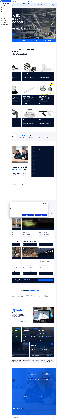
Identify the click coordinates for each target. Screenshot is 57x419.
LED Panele (40, 396)
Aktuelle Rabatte (24, 396)
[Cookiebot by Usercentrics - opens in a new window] (43, 203)
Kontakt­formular (46, 378)
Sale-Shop (23, 398)
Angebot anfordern (19, 33)
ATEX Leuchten (41, 400)
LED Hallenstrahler (41, 394)
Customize (27, 215)
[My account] (48, 4)
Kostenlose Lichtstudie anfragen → (45, 280)
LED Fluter (40, 398)
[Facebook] (13, 385)
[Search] (28, 1)
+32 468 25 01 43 (50, 361)
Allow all (40, 215)
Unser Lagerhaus (24, 394)
